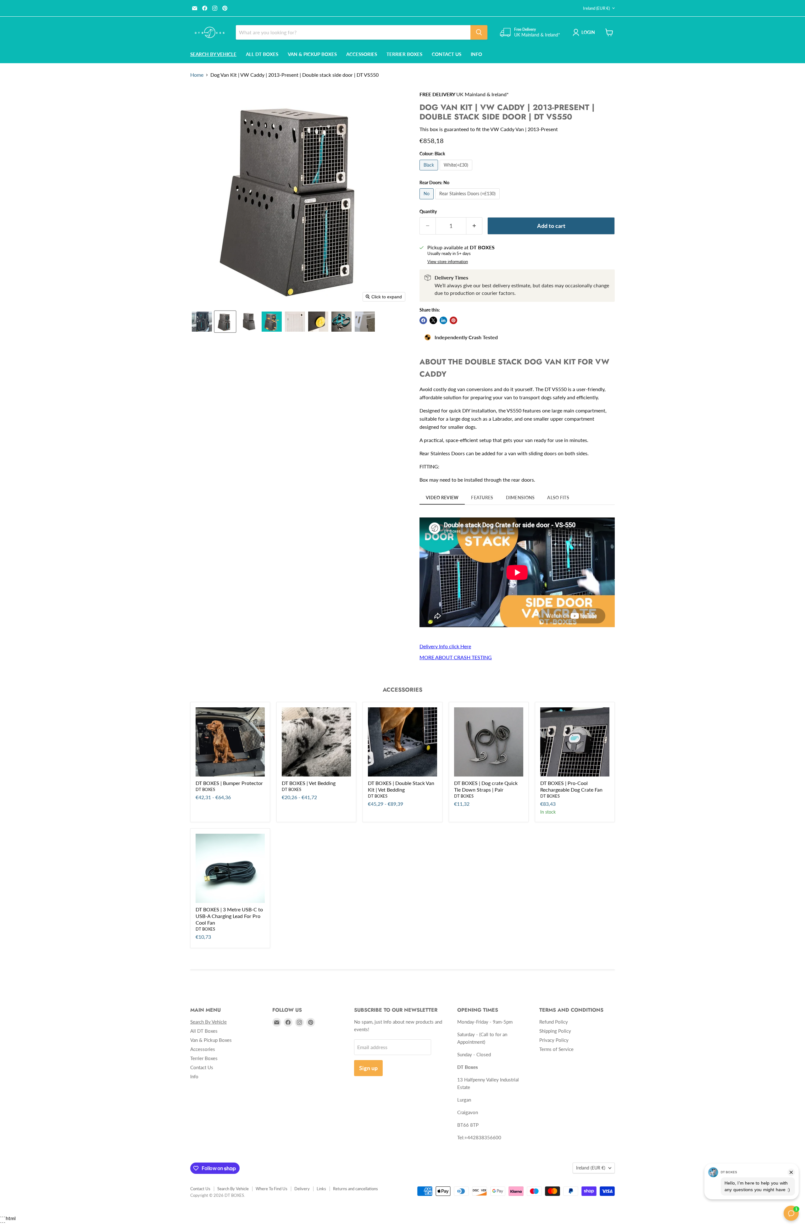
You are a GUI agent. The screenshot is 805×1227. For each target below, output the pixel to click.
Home (196, 75)
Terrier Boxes (404, 54)
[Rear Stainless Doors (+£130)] (468, 200)
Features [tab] (482, 497)
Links (321, 1188)
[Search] (478, 32)
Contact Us (446, 54)
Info (476, 54)
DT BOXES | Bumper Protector (229, 783)
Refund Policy (553, 1022)
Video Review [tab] (442, 497)
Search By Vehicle (233, 1188)
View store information (447, 262)
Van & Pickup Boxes (312, 54)
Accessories (361, 54)
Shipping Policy (555, 1031)
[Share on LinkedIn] (443, 320)
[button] (202, 321)
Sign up (368, 1067)
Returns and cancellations (355, 1188)
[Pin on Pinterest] (453, 320)
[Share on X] (433, 320)
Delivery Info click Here (445, 646)
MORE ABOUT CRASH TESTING (455, 657)
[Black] (429, 171)
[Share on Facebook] (423, 320)
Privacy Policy (554, 1040)
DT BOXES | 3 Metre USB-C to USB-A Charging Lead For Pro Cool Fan (229, 916)
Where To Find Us (271, 1188)
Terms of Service (556, 1049)
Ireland (596, 8)
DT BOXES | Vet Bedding (309, 783)
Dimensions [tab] (520, 497)
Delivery (302, 1188)
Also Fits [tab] (558, 497)
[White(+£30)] (457, 171)
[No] (427, 200)
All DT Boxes (262, 54)
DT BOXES (205, 789)
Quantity (428, 211)
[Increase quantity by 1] (474, 226)
